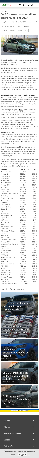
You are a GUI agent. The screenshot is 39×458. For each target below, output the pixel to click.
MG (22, 141)
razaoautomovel (32, 22)
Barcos (7, 440)
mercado (26, 26)
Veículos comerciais (12, 433)
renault (20, 30)
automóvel (10, 78)
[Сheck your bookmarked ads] (28, 5)
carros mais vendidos (8, 26)
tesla (26, 30)
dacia (19, 26)
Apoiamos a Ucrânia (19, 410)
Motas (7, 427)
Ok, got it (22, 455)
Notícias (4, 11)
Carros (7, 421)
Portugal (12, 30)
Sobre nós (8, 446)
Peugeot (4, 30)
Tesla (21, 110)
